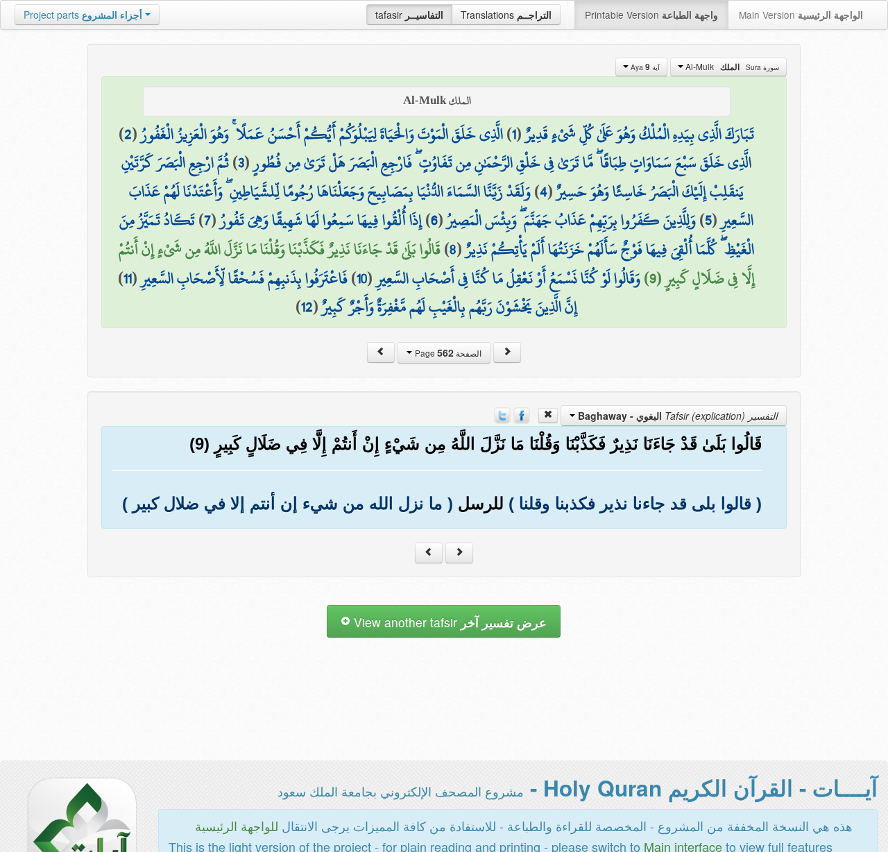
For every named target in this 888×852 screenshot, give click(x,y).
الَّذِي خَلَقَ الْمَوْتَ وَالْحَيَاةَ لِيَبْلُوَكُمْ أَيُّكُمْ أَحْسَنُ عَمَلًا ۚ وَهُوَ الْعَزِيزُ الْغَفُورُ (322, 134)
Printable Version (651, 15)
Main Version (801, 15)
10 (362, 278)
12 (307, 306)
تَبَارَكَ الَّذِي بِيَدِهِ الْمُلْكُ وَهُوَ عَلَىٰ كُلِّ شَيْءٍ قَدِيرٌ (639, 134)
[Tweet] (502, 413)
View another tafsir (448, 622)
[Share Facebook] (521, 413)
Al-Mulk (731, 66)
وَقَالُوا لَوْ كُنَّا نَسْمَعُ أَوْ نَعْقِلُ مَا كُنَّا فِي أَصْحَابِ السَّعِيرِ (508, 278)
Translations (506, 15)
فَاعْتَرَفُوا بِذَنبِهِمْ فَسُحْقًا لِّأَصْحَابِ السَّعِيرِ (244, 278)
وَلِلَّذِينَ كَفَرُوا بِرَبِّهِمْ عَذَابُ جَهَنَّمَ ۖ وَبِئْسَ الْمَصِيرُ (571, 220)
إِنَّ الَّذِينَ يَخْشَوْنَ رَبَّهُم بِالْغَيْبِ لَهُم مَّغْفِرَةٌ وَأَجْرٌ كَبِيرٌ (449, 306)
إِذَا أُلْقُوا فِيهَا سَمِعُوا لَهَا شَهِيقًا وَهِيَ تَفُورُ (321, 220)
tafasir (409, 15)
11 (127, 278)
